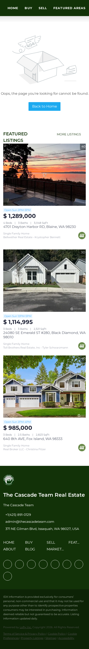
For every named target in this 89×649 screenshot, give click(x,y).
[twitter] (31, 564)
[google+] (7, 576)
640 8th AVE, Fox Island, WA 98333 (32, 439)
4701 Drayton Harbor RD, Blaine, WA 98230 (39, 227)
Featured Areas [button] (69, 8)
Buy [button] (28, 8)
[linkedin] (19, 564)
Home (13, 8)
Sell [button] (43, 8)
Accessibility (66, 638)
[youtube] (67, 564)
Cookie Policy (57, 633)
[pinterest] (79, 564)
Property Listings (32, 638)
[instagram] (55, 564)
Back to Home (44, 106)
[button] (10, 544)
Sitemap (50, 638)
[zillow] (43, 564)
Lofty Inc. (26, 627)
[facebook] (7, 564)
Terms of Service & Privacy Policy (24, 633)
